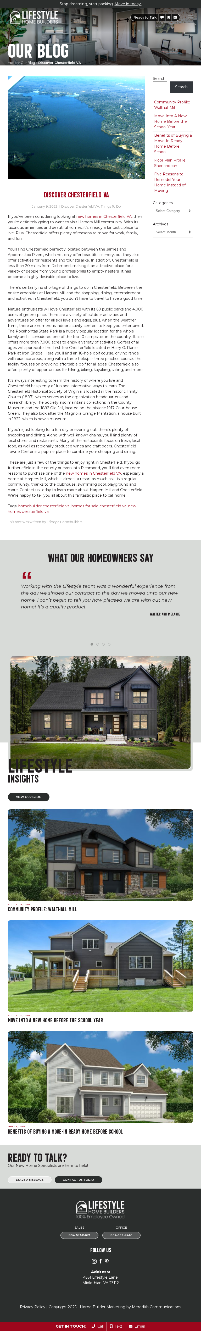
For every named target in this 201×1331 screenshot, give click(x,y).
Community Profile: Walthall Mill (172, 105)
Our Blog (28, 63)
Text (117, 1326)
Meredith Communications (156, 1307)
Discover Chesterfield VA (80, 206)
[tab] (92, 644)
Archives (160, 224)
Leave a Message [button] (29, 1180)
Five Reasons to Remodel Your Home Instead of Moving (170, 182)
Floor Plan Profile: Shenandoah (170, 163)
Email (138, 1326)
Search (159, 78)
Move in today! (128, 4)
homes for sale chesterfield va (98, 506)
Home (13, 63)
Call (99, 1326)
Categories (163, 203)
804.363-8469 (79, 1235)
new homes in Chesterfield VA (104, 216)
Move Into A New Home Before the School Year (170, 121)
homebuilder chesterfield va (44, 506)
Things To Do (111, 206)
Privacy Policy (32, 1307)
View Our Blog (28, 797)
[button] (162, 17)
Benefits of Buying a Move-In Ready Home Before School (173, 143)
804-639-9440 (121, 1235)
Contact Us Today (78, 1180)
